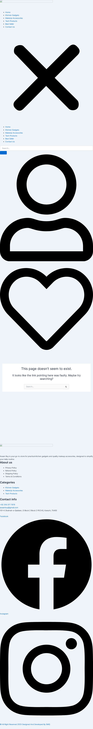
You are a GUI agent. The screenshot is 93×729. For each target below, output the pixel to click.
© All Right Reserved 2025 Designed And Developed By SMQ (25, 724)
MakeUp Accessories (14, 18)
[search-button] (3, 152)
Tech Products (11, 21)
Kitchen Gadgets (12, 15)
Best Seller (9, 24)
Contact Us (10, 27)
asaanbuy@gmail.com (9, 508)
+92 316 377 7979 (7, 505)
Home (7, 12)
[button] (46, 78)
